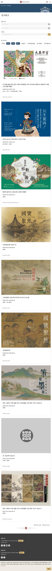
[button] (2, 2)
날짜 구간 (3, 21)
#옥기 (18, 43)
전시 (5, 5)
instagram (4, 545)
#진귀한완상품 (31, 43)
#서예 (3, 43)
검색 (49, 34)
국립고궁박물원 (24, 2)
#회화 (8, 43)
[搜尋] (50, 1)
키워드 (3, 32)
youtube (7, 545)
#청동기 (23, 43)
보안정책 (3, 565)
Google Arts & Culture (9, 545)
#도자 (13, 43)
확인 (49, 569)
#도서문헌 (39, 43)
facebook (2, 545)
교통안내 (20, 540)
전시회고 (9, 5)
